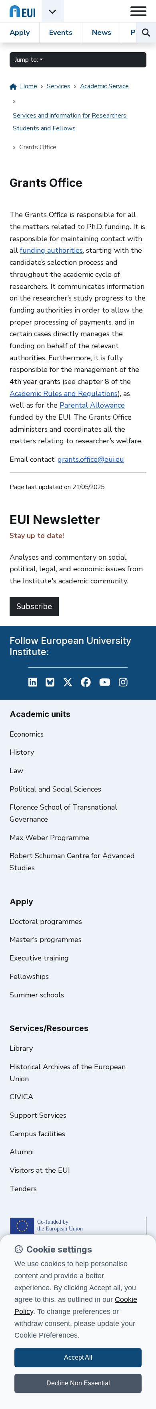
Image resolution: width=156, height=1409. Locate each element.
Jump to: (26, 59)
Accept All (78, 1357)
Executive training (39, 958)
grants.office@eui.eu (91, 459)
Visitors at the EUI (40, 1170)
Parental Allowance (92, 405)
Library (21, 1048)
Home (28, 86)
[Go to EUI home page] (22, 11)
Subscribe (34, 606)
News (101, 32)
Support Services (38, 1115)
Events (60, 32)
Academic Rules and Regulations (64, 393)
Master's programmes (46, 939)
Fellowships (29, 976)
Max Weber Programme (49, 838)
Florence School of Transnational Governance (63, 813)
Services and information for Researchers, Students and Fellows (70, 122)
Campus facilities (37, 1134)
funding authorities (51, 250)
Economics (27, 734)
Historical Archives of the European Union (68, 1073)
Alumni (22, 1152)
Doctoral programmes (46, 921)
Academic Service (104, 86)
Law (16, 771)
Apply (20, 32)
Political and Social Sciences (55, 789)
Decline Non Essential (78, 1383)
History (22, 752)
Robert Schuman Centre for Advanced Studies (72, 862)
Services (58, 86)
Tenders (23, 1189)
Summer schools (37, 995)
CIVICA (21, 1097)
